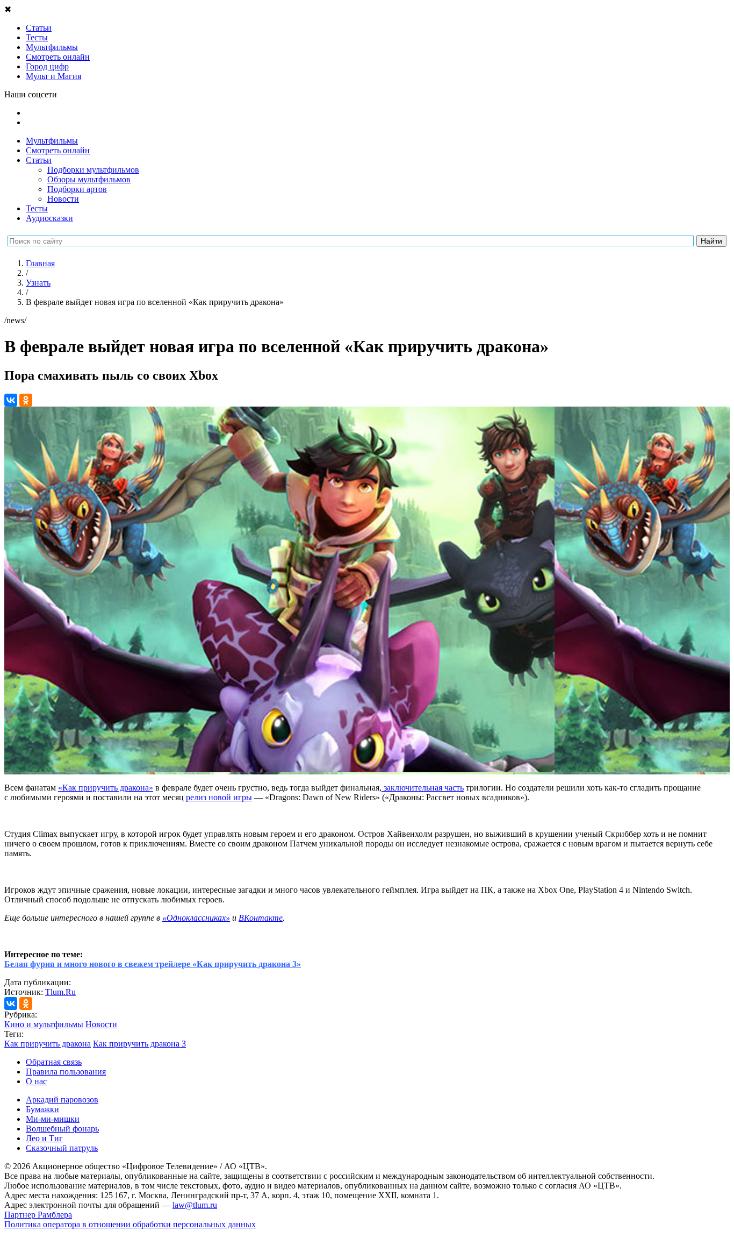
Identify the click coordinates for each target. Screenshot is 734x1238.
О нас (36, 1081)
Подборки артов (77, 189)
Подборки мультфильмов (93, 169)
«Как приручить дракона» (105, 787)
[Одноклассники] (25, 400)
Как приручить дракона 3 (139, 1043)
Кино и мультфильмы (43, 1024)
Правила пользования (66, 1071)
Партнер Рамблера (38, 1214)
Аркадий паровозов (62, 1099)
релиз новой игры (219, 797)
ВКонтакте (261, 917)
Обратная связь (54, 1061)
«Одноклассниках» (196, 917)
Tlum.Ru (60, 992)
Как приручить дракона (47, 1043)
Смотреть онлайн (58, 150)
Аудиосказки (49, 218)
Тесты (37, 208)
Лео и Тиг (44, 1138)
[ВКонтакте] (10, 400)
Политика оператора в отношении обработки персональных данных (130, 1224)
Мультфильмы (52, 140)
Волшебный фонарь (62, 1128)
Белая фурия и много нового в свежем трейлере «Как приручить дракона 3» (152, 964)
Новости (63, 198)
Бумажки (42, 1109)
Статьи (39, 160)
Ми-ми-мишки (53, 1118)
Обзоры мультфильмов (89, 179)
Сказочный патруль (62, 1147)
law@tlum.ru (194, 1204)
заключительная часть (423, 787)
